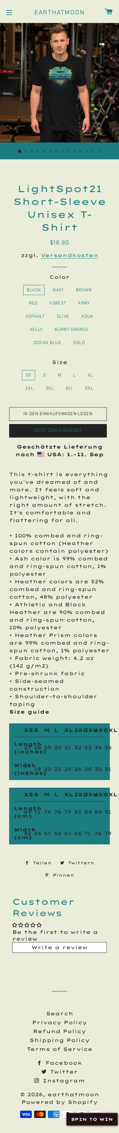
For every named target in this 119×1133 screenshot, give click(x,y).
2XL (29, 388)
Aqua (87, 316)
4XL (69, 388)
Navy (58, 290)
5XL (89, 388)
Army (84, 303)
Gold (79, 342)
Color (59, 277)
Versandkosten (69, 255)
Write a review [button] (59, 947)
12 (87, 151)
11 (81, 151)
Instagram (62, 1081)
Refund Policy (59, 1031)
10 (75, 151)
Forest (57, 303)
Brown (84, 290)
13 (93, 151)
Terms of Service (59, 1049)
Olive (63, 316)
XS (28, 375)
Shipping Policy (60, 1040)
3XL (49, 388)
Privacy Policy (59, 1022)
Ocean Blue (47, 342)
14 (99, 151)
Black (34, 290)
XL (90, 375)
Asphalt (35, 316)
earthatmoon (59, 12)
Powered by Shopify (59, 1102)
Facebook (62, 1063)
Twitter (63, 1072)
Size (59, 362)
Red (33, 303)
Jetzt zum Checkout (58, 430)
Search (59, 1013)
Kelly (36, 329)
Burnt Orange (72, 329)
